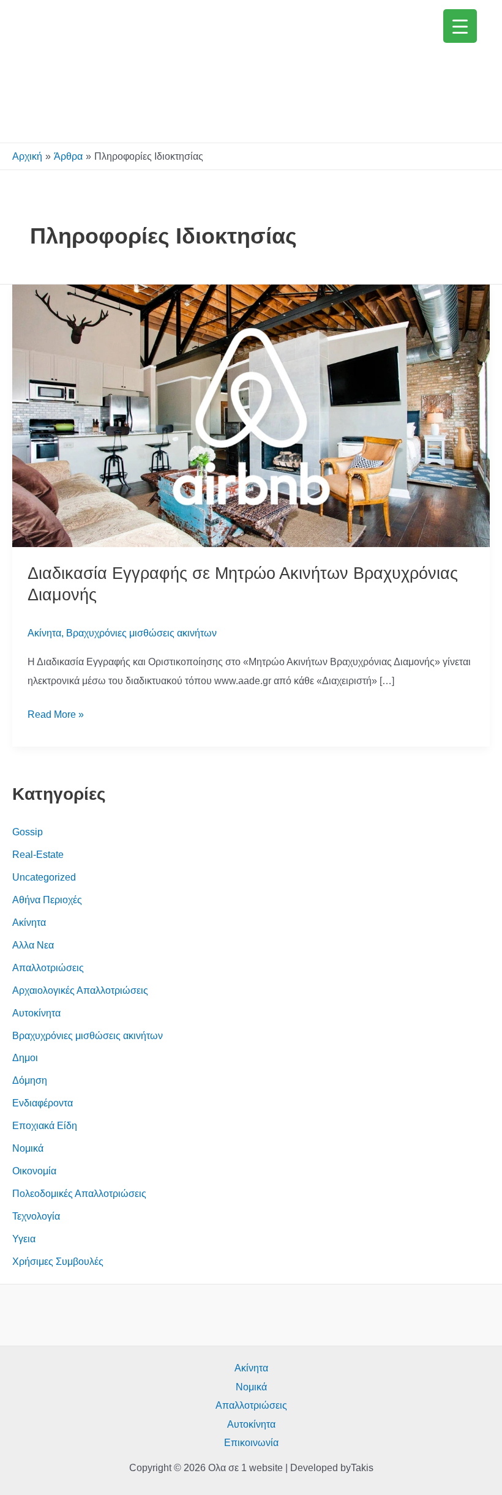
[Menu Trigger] (460, 26)
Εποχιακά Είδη (44, 1125)
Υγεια (24, 1238)
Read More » (56, 715)
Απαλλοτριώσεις (48, 967)
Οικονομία (34, 1170)
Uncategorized (44, 876)
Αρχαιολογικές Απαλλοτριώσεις (80, 990)
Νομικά (27, 1148)
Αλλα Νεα (33, 944)
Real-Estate (38, 854)
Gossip (27, 831)
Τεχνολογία (36, 1215)
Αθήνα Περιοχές (47, 899)
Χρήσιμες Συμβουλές (57, 1261)
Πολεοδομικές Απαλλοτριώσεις (79, 1193)
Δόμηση (29, 1080)
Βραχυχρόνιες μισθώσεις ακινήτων (141, 632)
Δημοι (25, 1057)
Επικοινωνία (251, 1442)
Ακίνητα (44, 632)
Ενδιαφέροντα (42, 1102)
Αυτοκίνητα (36, 1012)
